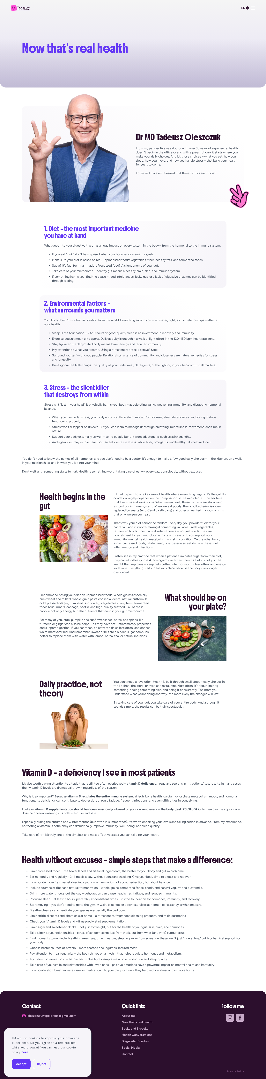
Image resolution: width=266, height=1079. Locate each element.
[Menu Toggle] (253, 8)
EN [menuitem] (243, 8)
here (24, 1052)
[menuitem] (244, 8)
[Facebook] (240, 1018)
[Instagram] (230, 1018)
